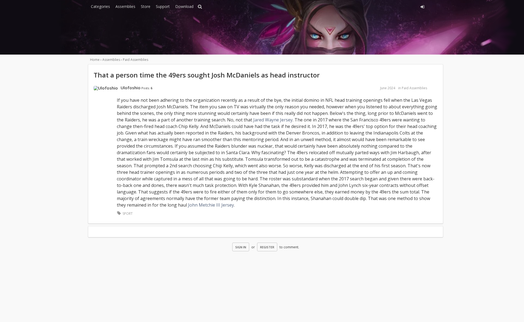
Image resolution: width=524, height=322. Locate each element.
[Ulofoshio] (106, 88)
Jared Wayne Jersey (273, 120)
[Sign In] (373, 6)
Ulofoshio (131, 87)
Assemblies (125, 6)
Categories (100, 6)
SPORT (128, 213)
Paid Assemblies (414, 88)
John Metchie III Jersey (211, 205)
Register (267, 247)
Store (145, 6)
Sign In (240, 247)
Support (163, 6)
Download (184, 6)
